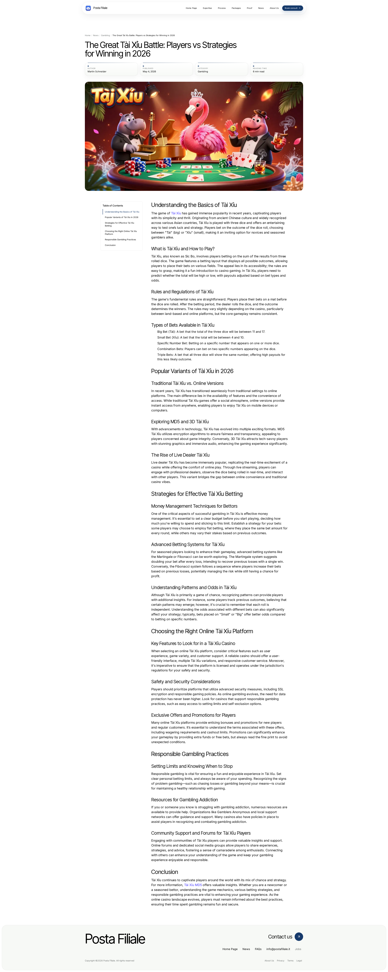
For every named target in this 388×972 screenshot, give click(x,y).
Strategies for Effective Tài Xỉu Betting (119, 224)
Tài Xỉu (176, 213)
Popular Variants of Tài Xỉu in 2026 (121, 217)
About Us (269, 960)
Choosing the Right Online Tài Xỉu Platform (121, 232)
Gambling (105, 35)
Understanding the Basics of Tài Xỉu (122, 212)
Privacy (280, 960)
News (96, 35)
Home (87, 35)
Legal (299, 960)
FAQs (258, 949)
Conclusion (110, 245)
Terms (290, 960)
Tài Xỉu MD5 (193, 885)
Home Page (230, 949)
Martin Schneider (97, 71)
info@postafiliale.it (278, 949)
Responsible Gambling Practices (120, 239)
